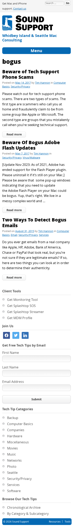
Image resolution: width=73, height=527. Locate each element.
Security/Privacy (20, 86)
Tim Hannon (42, 82)
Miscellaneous (18, 442)
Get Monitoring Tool (22, 299)
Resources (55, 521)
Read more (14, 134)
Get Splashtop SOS (21, 305)
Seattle (12, 472)
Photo (11, 466)
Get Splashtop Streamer (25, 312)
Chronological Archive (24, 507)
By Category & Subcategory (28, 513)
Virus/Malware (31, 157)
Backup (12, 418)
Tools (68, 521)
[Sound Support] (27, 17)
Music (11, 454)
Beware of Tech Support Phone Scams (30, 74)
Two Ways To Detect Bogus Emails (34, 222)
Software (14, 491)
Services (44, 235)
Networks (14, 460)
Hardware (14, 436)
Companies (15, 430)
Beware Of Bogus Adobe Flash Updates (31, 145)
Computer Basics (20, 424)
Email (14, 235)
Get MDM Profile (19, 318)
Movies (12, 448)
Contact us (19, 8)
